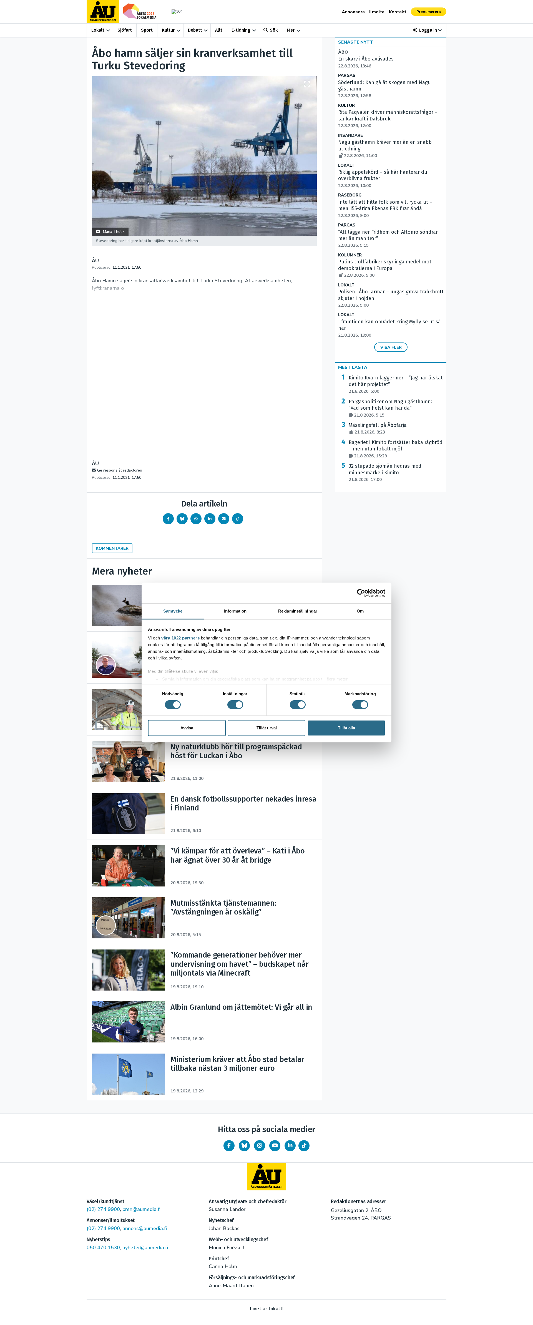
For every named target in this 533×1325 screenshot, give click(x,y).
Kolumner (350, 255)
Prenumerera (428, 11)
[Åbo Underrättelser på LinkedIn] (290, 1145)
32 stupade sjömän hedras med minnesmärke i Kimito (385, 472)
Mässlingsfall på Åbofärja (378, 428)
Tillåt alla (346, 728)
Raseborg (349, 195)
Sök (274, 30)
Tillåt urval (267, 728)
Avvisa (186, 728)
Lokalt (97, 30)
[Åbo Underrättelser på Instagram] (259, 1145)
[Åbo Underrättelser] (266, 1176)
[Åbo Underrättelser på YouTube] (274, 1145)
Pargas (346, 75)
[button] (427, 30)
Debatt (195, 30)
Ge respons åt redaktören (119, 470)
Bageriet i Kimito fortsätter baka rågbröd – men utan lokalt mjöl (396, 449)
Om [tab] (360, 611)
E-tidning (241, 30)
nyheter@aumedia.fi (145, 1247)
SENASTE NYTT (355, 42)
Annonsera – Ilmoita (363, 12)
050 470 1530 (103, 1247)
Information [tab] (235, 611)
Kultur (168, 30)
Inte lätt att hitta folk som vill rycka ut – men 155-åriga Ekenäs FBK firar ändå (385, 208)
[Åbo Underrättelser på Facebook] (229, 1145)
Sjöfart (124, 30)
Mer (291, 30)
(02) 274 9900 (103, 1209)
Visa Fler (391, 347)
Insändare (350, 135)
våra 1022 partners (180, 638)
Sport (147, 30)
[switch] (235, 704)
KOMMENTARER (112, 548)
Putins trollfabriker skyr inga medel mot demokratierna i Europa (384, 268)
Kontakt (397, 12)
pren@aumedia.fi (141, 1209)
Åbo (343, 52)
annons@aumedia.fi (144, 1228)
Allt (218, 30)
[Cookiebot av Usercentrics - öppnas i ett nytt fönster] (361, 593)
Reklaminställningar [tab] (297, 611)
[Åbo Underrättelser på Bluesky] (244, 1145)
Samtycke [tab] (172, 611)
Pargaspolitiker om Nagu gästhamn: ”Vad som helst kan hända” (390, 408)
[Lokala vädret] (174, 11)
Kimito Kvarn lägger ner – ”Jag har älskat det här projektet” (396, 384)
